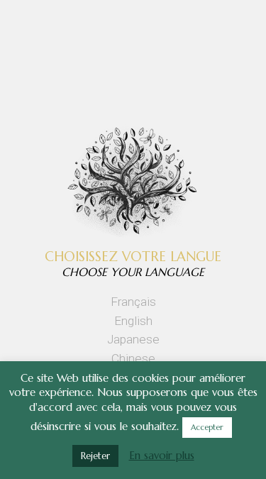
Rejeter (95, 456)
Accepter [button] (207, 427)
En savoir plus (161, 455)
